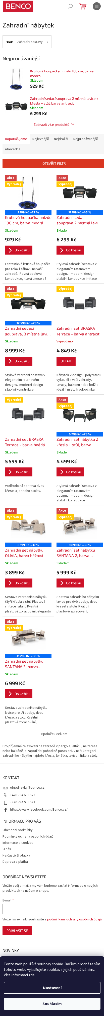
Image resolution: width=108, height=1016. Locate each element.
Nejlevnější (40, 139)
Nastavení (52, 988)
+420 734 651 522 (22, 795)
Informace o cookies (18, 842)
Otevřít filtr (54, 163)
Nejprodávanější (85, 139)
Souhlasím (52, 1004)
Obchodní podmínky (18, 830)
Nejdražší (61, 139)
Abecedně (13, 149)
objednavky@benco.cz (27, 787)
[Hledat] (70, 6)
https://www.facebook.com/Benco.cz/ (39, 809)
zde (32, 975)
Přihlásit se (17, 930)
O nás (7, 849)
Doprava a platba (15, 861)
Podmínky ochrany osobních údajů (28, 836)
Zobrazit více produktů (51, 124)
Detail (66, 361)
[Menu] (97, 6)
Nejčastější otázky (16, 855)
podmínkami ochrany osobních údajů (74, 919)
